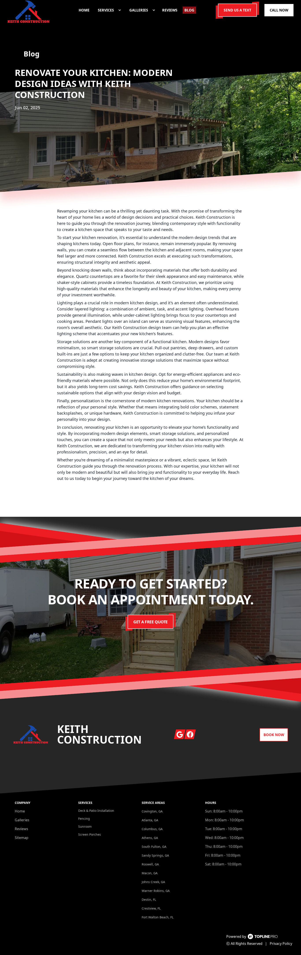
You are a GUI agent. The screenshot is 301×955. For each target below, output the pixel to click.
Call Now (279, 10)
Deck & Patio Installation (96, 810)
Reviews (21, 828)
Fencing (84, 818)
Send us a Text (237, 10)
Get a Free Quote (150, 621)
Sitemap (21, 837)
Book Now (274, 734)
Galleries (22, 820)
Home (20, 811)
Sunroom (85, 826)
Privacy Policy (281, 943)
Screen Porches (89, 834)
